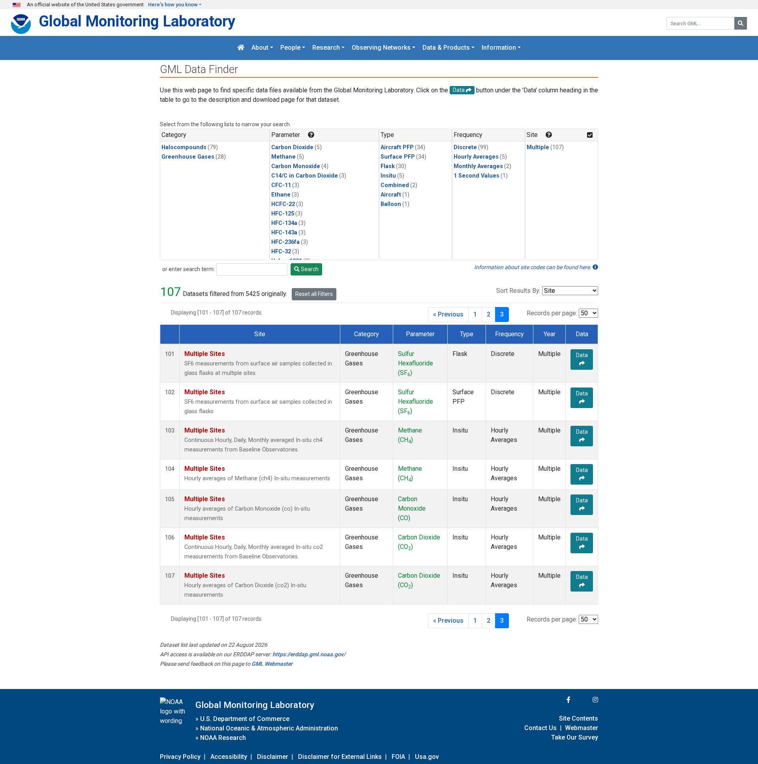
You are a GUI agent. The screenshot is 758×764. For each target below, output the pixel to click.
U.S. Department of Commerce (244, 719)
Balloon (391, 204)
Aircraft (391, 194)
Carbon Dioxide (292, 147)
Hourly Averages (476, 157)
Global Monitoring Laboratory (137, 21)
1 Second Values (476, 175)
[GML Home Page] (241, 48)
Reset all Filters (314, 294)
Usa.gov (427, 756)
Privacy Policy (180, 756)
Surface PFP (398, 157)
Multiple (538, 147)
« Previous (448, 314)
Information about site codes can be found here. (533, 267)
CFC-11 (281, 185)
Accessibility (228, 756)
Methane (283, 157)
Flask (388, 166)
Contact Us (540, 728)
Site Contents (578, 718)
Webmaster (581, 728)
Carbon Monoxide (295, 166)
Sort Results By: (518, 290)
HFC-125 (282, 213)
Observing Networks (381, 48)
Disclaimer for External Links (340, 756)
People (290, 48)
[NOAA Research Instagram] (585, 700)
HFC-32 (281, 251)
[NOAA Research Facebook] (558, 700)
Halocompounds (183, 147)
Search (309, 269)
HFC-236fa (285, 242)
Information (499, 48)
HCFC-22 (283, 204)
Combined (395, 185)
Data (582, 355)
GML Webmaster (272, 664)
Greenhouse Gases (187, 157)
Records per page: (552, 313)
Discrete (465, 147)
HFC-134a (284, 223)
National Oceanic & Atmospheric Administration (269, 728)
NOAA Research (223, 738)
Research (326, 48)
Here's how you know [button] (173, 4)
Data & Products (446, 48)
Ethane (281, 194)
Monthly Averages (478, 166)
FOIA (398, 756)
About (259, 48)
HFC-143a (284, 232)
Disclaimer (272, 756)
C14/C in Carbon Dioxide (304, 175)
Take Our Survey (574, 737)
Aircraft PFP (397, 147)
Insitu (388, 175)
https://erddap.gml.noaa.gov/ (308, 654)
